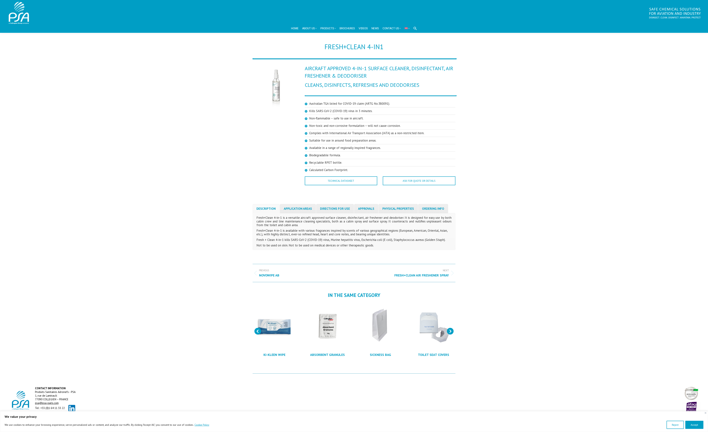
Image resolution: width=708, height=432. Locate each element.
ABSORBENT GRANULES (327, 355)
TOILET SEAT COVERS (433, 355)
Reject (675, 424)
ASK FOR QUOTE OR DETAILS (419, 180)
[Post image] (274, 326)
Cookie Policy (202, 424)
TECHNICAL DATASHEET (341, 180)
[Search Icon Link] (415, 28)
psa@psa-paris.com (47, 403)
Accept (694, 424)
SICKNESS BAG (380, 355)
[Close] (705, 413)
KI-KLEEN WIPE (274, 355)
